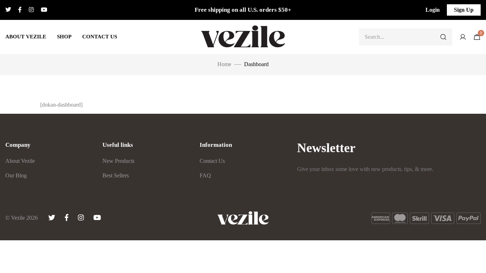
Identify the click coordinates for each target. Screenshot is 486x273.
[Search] (443, 37)
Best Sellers (115, 175)
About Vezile (25, 36)
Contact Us (99, 36)
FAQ (205, 175)
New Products (118, 161)
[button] (433, 10)
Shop (64, 36)
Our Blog (16, 175)
